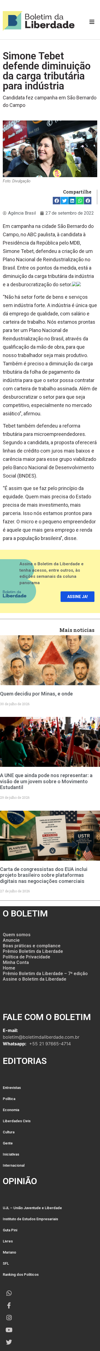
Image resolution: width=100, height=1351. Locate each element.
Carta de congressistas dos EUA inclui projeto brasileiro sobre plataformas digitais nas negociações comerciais (44, 875)
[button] (56, 200)
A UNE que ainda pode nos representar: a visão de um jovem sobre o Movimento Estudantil (46, 781)
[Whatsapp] (9, 1293)
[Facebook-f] (9, 1305)
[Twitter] (9, 1342)
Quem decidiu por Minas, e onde (36, 694)
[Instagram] (9, 1318)
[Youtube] (9, 1330)
